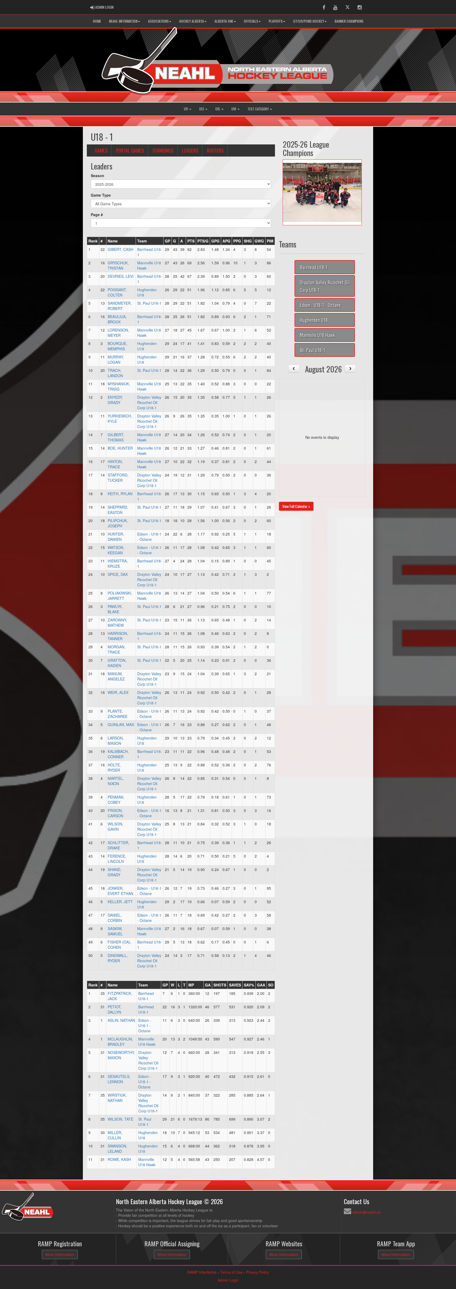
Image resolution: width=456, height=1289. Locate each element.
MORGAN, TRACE (116, 649)
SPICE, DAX (118, 574)
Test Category (258, 108)
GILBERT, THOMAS (116, 437)
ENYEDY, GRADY (115, 400)
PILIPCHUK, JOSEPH (118, 523)
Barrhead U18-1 (146, 996)
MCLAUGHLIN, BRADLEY (120, 1041)
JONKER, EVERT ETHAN (120, 891)
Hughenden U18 (314, 319)
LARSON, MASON (116, 740)
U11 (186, 108)
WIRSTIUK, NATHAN (117, 1097)
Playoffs (276, 21)
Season (97, 175)
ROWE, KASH (119, 1159)
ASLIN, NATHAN (121, 1020)
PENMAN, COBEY (116, 799)
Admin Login (228, 1280)
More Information (59, 1254)
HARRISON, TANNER (118, 636)
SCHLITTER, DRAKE (118, 845)
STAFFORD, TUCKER (118, 477)
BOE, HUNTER (120, 448)
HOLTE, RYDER (114, 767)
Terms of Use (231, 1272)
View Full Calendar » (296, 506)
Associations (158, 21)
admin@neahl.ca (366, 1212)
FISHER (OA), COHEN (119, 944)
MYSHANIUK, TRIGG (119, 386)
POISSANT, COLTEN (117, 292)
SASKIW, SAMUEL (115, 931)
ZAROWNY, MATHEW (117, 622)
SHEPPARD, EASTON (118, 509)
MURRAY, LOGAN (116, 359)
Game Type (101, 195)
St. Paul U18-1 (149, 303)
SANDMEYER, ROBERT (120, 305)
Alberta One (224, 21)
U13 (202, 108)
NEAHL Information (123, 21)
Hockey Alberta (191, 21)
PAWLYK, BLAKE (115, 609)
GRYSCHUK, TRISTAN (118, 265)
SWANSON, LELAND (117, 1148)
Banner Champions (349, 21)
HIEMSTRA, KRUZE (118, 563)
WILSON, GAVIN (115, 826)
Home (97, 21)
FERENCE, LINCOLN (117, 858)
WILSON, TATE (120, 1119)
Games (101, 150)
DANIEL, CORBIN (115, 917)
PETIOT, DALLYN (115, 1009)
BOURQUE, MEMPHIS (117, 346)
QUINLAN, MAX (121, 724)
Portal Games (130, 150)
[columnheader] (93, 241)
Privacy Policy (257, 1272)
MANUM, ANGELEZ (116, 676)
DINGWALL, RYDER (118, 958)
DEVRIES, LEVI (121, 276)
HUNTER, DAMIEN (116, 536)
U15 (218, 108)
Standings (163, 150)
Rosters (215, 150)
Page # (97, 214)
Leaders (190, 150)
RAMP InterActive (202, 1272)
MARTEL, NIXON (116, 781)
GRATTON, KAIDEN (117, 663)
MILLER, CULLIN (115, 1135)
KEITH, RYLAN (120, 493)
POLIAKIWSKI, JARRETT (120, 595)
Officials (251, 21)
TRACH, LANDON (115, 373)
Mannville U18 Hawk (146, 1041)
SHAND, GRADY (114, 872)
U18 (234, 108)
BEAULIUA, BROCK (117, 319)
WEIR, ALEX (118, 692)
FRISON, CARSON (115, 813)
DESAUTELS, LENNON (119, 1079)
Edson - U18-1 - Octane (149, 536)
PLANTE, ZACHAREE (117, 713)
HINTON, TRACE (115, 464)
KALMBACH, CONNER (118, 754)
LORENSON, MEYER (118, 332)
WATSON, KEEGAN (116, 550)
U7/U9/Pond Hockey (308, 21)
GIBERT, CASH (120, 249)
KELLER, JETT (120, 901)
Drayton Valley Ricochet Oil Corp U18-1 (149, 402)
